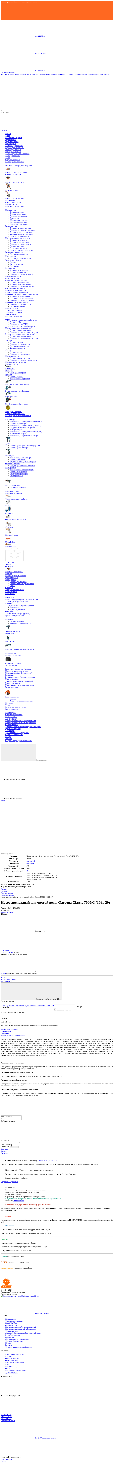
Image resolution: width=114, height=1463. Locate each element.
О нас (71, 74)
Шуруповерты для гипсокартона (22, 427)
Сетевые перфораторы (18, 472)
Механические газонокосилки (21, 234)
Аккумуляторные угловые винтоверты (24, 436)
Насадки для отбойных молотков (22, 466)
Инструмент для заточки (19, 224)
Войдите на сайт (7, 952)
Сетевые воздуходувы (18, 272)
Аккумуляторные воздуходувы (21, 274)
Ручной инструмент (12, 729)
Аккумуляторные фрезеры (20, 344)
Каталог (4, 74)
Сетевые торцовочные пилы (20, 330)
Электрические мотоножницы (21, 298)
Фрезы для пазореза (17, 348)
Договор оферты (103, 74)
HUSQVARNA (11, 717)
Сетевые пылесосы (17, 621)
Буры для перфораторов (19, 474)
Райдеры (13, 262)
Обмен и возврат (27, 74)
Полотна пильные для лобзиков (22, 584)
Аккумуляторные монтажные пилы (23, 360)
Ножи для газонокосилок (19, 236)
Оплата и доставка (14, 74)
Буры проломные (16, 476)
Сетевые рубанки (16, 377)
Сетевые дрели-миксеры (19, 448)
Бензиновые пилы (17, 212)
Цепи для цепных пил (18, 222)
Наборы (8, 737)
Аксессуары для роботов (19, 254)
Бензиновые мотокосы (18, 240)
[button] (57, 11)
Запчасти (8, 739)
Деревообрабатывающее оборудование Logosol (23, 727)
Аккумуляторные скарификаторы (22, 286)
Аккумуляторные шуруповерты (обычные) (26, 421)
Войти (3, 973)
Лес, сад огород (11, 719)
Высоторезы (14, 218)
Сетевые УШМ (15, 322)
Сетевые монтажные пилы (20, 358)
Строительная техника (13, 715)
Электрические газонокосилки (21, 232)
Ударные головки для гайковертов (23, 462)
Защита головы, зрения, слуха (21, 701)
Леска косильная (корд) (18, 248)
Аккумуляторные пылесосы (20, 623)
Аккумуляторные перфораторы (22, 470)
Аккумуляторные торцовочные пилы (24, 332)
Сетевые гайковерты (17, 460)
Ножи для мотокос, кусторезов (21, 250)
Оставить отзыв (7, 912)
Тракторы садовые (17, 264)
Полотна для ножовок (18, 582)
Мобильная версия (41, 1313)
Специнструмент (11, 725)
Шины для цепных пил (18, 220)
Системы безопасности (14, 735)
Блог (54, 74)
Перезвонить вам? (8, 72)
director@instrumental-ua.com (45, 1438)
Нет (27, 871)
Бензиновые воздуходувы (19, 270)
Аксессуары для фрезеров (19, 346)
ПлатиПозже (18, 1201)
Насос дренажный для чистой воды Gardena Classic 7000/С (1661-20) (28, 1006)
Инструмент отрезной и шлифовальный (20, 721)
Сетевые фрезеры (16, 342)
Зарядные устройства (18, 609)
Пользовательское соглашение (85, 74)
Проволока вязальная (18, 487)
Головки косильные (17, 246)
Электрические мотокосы (19, 242)
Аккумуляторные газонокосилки (22, 230)
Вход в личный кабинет (14, 1355)
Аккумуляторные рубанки (20, 379)
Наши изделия (10, 713)
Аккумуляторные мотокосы (20, 244)
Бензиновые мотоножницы (20, 296)
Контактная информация (43, 74)
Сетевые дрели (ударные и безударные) (25, 446)
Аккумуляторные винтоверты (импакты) (25, 425)
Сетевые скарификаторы (19, 282)
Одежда (13, 699)
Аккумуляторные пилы (18, 216)
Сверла (12, 586)
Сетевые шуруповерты (18, 423)
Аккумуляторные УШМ (19, 324)
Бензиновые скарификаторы (20, 284)
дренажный (30, 861)
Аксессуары (14, 266)
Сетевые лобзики (16, 352)
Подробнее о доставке (9, 1182)
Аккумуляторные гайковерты (21, 458)
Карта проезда (6, 1459)
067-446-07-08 (40, 36)
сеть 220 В (30, 863)
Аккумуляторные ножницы (20, 304)
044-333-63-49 (40, 70)
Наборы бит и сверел (18, 434)
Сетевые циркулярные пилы (20, 336)
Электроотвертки (16, 429)
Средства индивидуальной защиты (18, 741)
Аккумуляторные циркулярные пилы (24, 338)
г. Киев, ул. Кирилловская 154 (49, 1160)
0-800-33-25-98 (40, 53)
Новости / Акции (62, 74)
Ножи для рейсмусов (18, 373)
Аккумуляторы (15, 607)
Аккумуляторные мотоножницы (22, 300)
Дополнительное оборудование (17, 733)
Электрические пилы (18, 214)
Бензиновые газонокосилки (20, 228)
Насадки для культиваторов (20, 258)
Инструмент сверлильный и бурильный (20, 723)
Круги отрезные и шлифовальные (23, 326)
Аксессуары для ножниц (19, 306)
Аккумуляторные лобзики (20, 354)
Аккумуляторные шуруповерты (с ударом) (26, 431)
